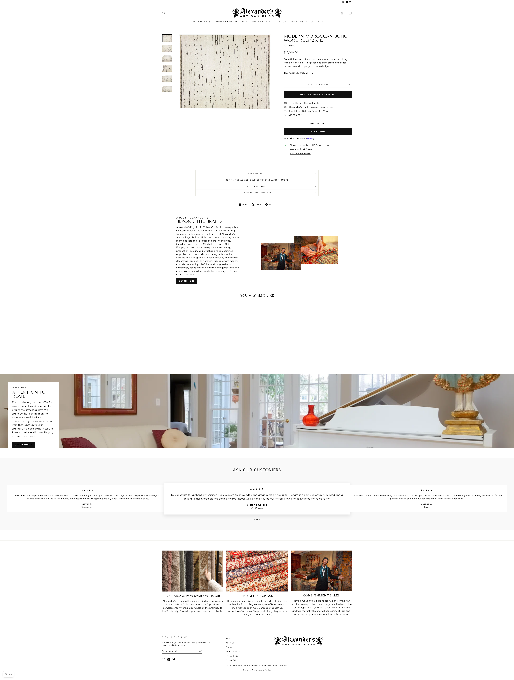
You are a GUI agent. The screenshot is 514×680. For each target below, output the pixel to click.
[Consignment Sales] (321, 571)
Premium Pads (257, 173)
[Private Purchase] (257, 571)
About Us (230, 642)
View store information (300, 153)
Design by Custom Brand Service (257, 670)
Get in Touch (23, 445)
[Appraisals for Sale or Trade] (192, 571)
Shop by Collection (230, 21)
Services (298, 21)
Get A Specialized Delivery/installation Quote (257, 180)
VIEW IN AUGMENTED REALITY (318, 94)
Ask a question (318, 84)
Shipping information (257, 192)
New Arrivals (201, 21)
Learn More (187, 281)
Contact (317, 21)
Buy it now (318, 131)
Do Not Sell (231, 660)
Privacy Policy (232, 656)
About (282, 21)
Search (229, 638)
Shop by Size (261, 21)
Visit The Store (257, 186)
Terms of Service (233, 651)
